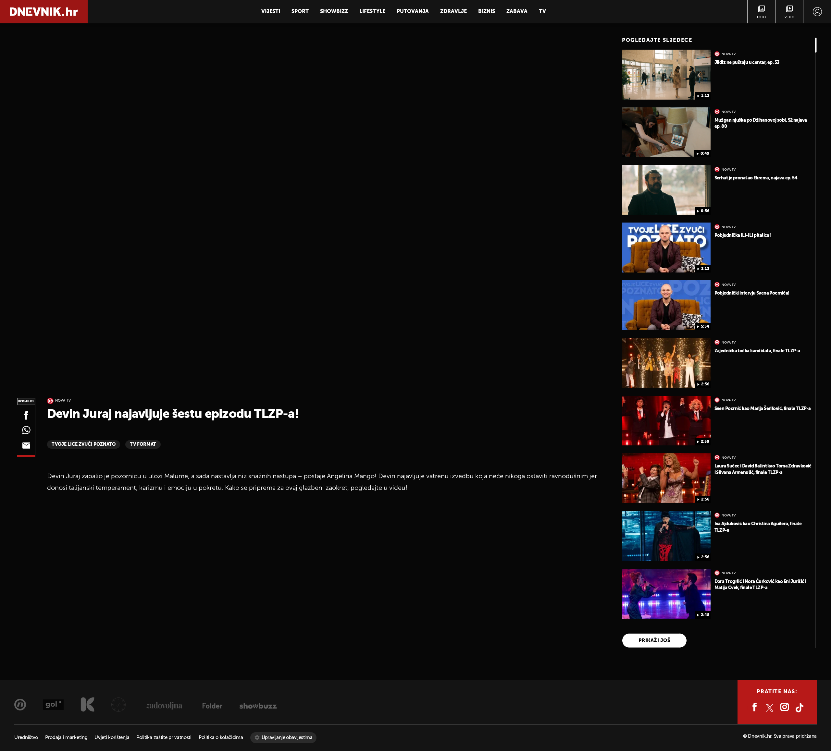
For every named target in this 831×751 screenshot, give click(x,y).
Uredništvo (26, 737)
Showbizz (334, 11)
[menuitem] (817, 11)
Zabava (516, 11)
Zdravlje (453, 11)
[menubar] (817, 11)
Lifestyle (372, 11)
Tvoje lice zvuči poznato (84, 444)
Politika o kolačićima (221, 737)
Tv (542, 11)
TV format (143, 444)
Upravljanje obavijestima (287, 737)
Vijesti (270, 11)
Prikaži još (654, 640)
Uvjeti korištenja (111, 737)
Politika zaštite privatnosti (164, 737)
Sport (300, 11)
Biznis (486, 11)
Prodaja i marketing (66, 737)
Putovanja (413, 11)
